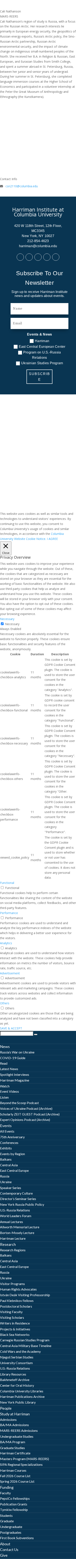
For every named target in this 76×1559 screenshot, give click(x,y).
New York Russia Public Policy (22, 1204)
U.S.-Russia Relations (15, 1210)
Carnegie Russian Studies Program (24, 1340)
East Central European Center (42, 346)
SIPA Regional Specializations (21, 1464)
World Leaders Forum (15, 1216)
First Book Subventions (17, 1538)
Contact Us (9, 1549)
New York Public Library (18, 1402)
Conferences (9, 1143)
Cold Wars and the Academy (20, 1351)
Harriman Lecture (13, 1238)
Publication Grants (13, 1504)
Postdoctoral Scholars (16, 1306)
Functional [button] (7, 883)
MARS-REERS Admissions (19, 1430)
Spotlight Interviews (14, 1074)
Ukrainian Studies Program (42, 363)
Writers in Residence (15, 1323)
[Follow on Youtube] (46, 257)
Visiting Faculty (11, 1312)
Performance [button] (9, 913)
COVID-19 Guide (12, 1058)
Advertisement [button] (10, 973)
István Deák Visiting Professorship (25, 1295)
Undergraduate (11, 1527)
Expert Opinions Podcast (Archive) (25, 1120)
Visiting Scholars (12, 1317)
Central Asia (9, 1165)
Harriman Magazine (14, 1080)
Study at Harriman (15, 1414)
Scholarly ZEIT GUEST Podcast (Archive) (30, 1114)
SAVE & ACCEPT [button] (11, 1028)
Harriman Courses (13, 1470)
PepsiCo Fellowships (15, 1498)
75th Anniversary (12, 1137)
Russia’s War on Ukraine (17, 1052)
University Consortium (16, 1363)
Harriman (42, 341)
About (5, 1543)
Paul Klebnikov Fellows (17, 1301)
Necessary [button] (7, 619)
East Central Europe (14, 1170)
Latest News (9, 1069)
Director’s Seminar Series (18, 1199)
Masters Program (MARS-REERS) (24, 1459)
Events (6, 1125)
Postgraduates (10, 1532)
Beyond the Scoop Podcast (19, 1103)
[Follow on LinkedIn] (29, 257)
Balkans (6, 1159)
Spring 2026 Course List (17, 1481)
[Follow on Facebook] (20, 257)
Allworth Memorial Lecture (19, 1227)
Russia (4, 1176)
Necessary (12, 624)
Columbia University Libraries (21, 1391)
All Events (7, 1131)
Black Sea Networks (15, 1334)
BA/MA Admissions (14, 1425)
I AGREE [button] (52, 539)
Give (4, 1555)
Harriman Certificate (15, 1453)
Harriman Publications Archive (22, 1396)
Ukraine (6, 1182)
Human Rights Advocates (18, 1289)
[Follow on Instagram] (55, 257)
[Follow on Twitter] (38, 257)
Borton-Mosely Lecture (17, 1233)
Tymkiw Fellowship (14, 1510)
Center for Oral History (17, 1385)
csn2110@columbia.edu (21, 186)
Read (3, 1063)
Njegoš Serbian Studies (16, 1357)
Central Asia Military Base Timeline (25, 1346)
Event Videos (9, 1091)
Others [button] (4, 1003)
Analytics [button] (6, 943)
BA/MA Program (12, 1442)
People (6, 1408)
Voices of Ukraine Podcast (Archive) (26, 1108)
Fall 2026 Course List (15, 1476)
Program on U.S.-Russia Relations (42, 355)
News (5, 1046)
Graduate (7, 1521)
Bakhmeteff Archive (14, 1380)
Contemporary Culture (16, 1193)
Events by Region (12, 1154)
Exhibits (6, 1148)
